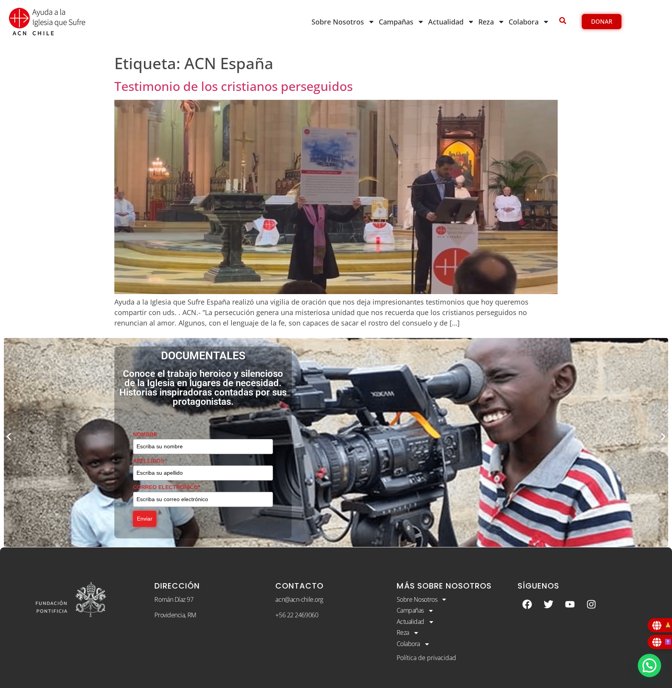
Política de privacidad (426, 657)
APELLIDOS (148, 460)
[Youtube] (570, 604)
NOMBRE (145, 434)
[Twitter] (548, 604)
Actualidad (446, 21)
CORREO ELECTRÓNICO (166, 487)
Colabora (524, 21)
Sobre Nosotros (338, 21)
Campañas (396, 21)
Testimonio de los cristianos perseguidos (233, 86)
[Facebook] (527, 604)
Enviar (144, 519)
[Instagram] (591, 604)
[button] (9, 436)
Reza (486, 21)
